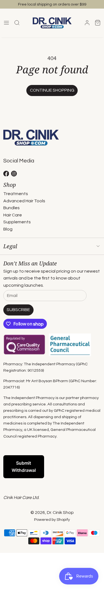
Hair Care (12, 215)
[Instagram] (14, 174)
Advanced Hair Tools (24, 201)
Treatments (15, 194)
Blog (7, 229)
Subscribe (18, 309)
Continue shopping (52, 90)
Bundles (11, 208)
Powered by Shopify (52, 519)
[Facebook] (6, 174)
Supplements (17, 222)
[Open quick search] (17, 23)
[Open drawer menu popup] (6, 23)
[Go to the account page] (87, 23)
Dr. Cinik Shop (60, 512)
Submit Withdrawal (24, 466)
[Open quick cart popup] (97, 23)
